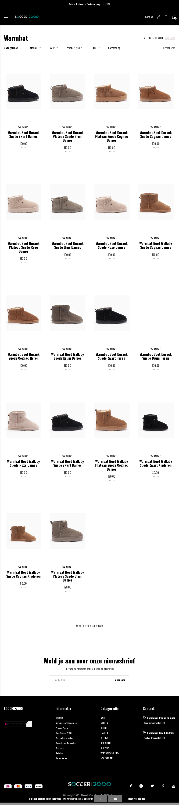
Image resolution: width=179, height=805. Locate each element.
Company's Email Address (160, 733)
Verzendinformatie (64, 738)
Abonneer (120, 680)
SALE (103, 718)
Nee (115, 798)
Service (149, 17)
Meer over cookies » (137, 798)
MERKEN (104, 723)
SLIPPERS (105, 748)
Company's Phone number (161, 718)
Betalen (59, 753)
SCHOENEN (105, 743)
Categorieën (11, 48)
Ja (100, 798)
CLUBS (104, 728)
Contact (59, 718)
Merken (159, 38)
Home (150, 38)
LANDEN (104, 733)
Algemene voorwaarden (66, 723)
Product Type (73, 48)
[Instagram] (141, 786)
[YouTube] (173, 786)
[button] (6, 16)
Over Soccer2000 (63, 733)
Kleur (52, 48)
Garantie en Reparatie (66, 743)
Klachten (59, 748)
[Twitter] (152, 786)
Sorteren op (114, 48)
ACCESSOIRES (107, 758)
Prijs (94, 48)
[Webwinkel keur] (18, 724)
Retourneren (61, 758)
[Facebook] (131, 786)
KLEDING (104, 738)
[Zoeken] (166, 17)
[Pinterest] (163, 786)
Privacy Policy (62, 728)
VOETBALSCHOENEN (110, 753)
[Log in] (158, 17)
